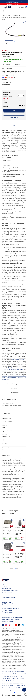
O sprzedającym (14, 392)
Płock (7, 687)
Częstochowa (15, 676)
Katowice (4, 676)
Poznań (22, 671)
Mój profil (25, 695)
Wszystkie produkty (7, 593)
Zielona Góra (5, 683)
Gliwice (22, 678)
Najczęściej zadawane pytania (10, 590)
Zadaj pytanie (14, 118)
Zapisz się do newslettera (8, 597)
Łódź (18, 671)
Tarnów (16, 687)
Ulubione (19, 695)
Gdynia (9, 676)
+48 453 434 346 (8, 612)
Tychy (3, 685)
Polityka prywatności (7, 586)
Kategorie (7, 695)
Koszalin (11, 687)
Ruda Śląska (16, 683)
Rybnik (10, 683)
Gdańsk (4, 673)
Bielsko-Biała (9, 680)
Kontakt (4, 595)
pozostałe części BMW (18, 359)
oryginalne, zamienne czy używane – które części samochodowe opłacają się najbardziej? (14, 377)
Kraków (9, 671)
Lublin (13, 673)
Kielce (18, 678)
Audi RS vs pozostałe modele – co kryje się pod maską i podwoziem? (14, 368)
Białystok (24, 673)
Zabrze (15, 680)
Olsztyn (3, 680)
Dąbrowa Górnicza (20, 685)
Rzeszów (4, 678)
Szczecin (9, 673)
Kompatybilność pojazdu (14, 384)
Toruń (8, 678)
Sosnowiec (13, 678)
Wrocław (14, 671)
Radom (21, 676)
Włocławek (21, 687)
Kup (14, 110)
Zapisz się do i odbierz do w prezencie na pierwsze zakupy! (13, 1)
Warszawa (4, 671)
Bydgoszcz (18, 673)
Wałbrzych (9, 690)
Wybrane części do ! (13, 4)
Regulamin (5, 584)
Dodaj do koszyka (14, 114)
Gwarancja (14, 388)
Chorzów (4, 690)
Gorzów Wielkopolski (10, 685)
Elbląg (3, 687)
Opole (21, 683)
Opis (14, 126)
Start (2, 695)
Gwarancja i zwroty (7, 588)
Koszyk (13, 694)
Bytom (19, 680)
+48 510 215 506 (8, 610)
